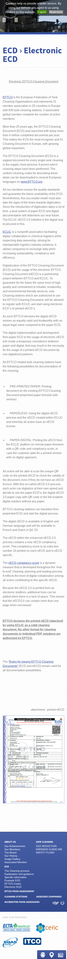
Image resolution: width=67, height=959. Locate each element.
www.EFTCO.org (31, 181)
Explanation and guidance (19, 874)
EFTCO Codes (12, 883)
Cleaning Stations (51, 955)
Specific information (15, 877)
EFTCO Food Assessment (19, 891)
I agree (42, 12)
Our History (10, 855)
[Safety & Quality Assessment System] (10, 942)
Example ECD (12, 880)
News (60, 955)
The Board (10, 852)
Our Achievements (14, 846)
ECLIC (7, 231)
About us (10, 842)
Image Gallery (12, 859)
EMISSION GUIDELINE (49, 849)
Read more (56, 12)
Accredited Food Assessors (21, 902)
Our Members (12, 849)
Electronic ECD (12, 886)
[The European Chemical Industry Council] (47, 928)
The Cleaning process (16, 870)
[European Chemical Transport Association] (17, 927)
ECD (6, 866)
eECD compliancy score (23, 562)
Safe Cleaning (44, 842)
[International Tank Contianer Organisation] (32, 941)
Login (42, 955)
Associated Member (15, 862)
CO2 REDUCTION (46, 846)
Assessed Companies (49, 897)
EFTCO (8, 97)
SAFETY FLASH (45, 852)
